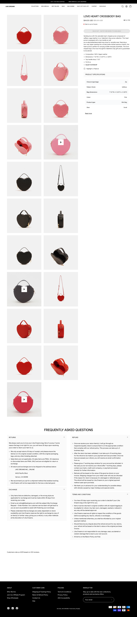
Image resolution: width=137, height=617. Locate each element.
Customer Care (38, 588)
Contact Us (36, 598)
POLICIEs (61, 588)
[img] (127, 20)
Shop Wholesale (12, 598)
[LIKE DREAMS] (10, 6)
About (9, 588)
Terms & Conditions (64, 592)
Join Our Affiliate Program (16, 595)
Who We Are (11, 592)
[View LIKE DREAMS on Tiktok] (12, 608)
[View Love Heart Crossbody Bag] (61, 142)
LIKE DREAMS (65, 608)
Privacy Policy (63, 595)
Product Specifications (95, 74)
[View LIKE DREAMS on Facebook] (17, 608)
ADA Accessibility (64, 598)
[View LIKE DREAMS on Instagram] (8, 608)
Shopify (78, 608)
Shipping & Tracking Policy (41, 592)
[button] (63, 6)
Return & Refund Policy (40, 595)
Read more (88, 113)
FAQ (33, 601)
